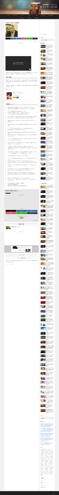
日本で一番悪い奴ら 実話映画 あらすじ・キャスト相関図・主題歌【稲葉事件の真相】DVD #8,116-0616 (47, 430)
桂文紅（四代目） (8, 193)
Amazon (14, 97)
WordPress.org (43, 487)
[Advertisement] (21, 49)
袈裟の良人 (8, 86)
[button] (35, 38)
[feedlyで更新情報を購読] (20, 218)
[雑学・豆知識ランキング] (7, 190)
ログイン (42, 480)
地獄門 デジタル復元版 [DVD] (18, 92)
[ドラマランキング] (16, 190)
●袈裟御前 (13, 193)
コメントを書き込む (21, 257)
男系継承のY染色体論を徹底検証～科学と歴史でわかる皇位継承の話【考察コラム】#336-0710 (47, 425)
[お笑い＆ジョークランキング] (12, 190)
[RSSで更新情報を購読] (22, 218)
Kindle (17, 97)
